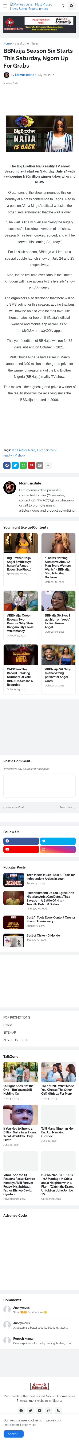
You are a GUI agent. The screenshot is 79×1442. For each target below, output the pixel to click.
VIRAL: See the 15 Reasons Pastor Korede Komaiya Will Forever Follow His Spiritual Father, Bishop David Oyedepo (19, 1184)
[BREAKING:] (58, 1161)
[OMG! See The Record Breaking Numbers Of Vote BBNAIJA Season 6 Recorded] (21, 654)
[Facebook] (7, 465)
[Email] (39, 465)
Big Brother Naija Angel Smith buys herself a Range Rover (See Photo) (19, 563)
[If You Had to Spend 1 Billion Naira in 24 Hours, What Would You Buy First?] (20, 1115)
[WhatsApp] (23, 465)
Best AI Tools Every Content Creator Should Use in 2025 (51, 919)
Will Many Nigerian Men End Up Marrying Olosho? (57, 1132)
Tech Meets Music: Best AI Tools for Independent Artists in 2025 (51, 876)
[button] (5, 6)
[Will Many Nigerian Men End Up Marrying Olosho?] (58, 1115)
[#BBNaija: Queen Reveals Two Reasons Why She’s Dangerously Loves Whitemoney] (21, 601)
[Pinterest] (31, 465)
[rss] (58, 1410)
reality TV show (14, 455)
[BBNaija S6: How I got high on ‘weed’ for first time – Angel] (59, 601)
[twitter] (58, 841)
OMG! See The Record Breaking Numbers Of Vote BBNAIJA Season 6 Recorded (20, 677)
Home (7, 43)
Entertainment (47, 450)
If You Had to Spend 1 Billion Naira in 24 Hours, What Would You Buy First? (20, 1134)
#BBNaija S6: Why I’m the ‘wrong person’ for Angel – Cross (58, 675)
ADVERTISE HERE (15, 1040)
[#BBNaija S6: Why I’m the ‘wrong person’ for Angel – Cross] (59, 654)
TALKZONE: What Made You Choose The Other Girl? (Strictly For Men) (57, 1089)
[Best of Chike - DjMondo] (13, 940)
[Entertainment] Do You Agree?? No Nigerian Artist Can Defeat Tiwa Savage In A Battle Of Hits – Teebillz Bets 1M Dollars (50, 898)
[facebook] (21, 841)
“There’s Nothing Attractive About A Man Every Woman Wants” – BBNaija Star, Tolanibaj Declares (58, 567)
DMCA (7, 1025)
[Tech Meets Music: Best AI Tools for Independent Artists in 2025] (13, 880)
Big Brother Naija (26, 43)
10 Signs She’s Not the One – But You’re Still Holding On (18, 1089)
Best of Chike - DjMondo (43, 935)
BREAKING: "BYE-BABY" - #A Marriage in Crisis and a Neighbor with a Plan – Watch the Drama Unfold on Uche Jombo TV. (58, 1184)
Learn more (28, 1425)
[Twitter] (15, 465)
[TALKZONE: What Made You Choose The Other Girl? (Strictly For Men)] (58, 1072)
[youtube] (21, 849)
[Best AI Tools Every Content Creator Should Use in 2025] (13, 922)
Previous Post (14, 807)
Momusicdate (30, 483)
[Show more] (48, 465)
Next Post (67, 807)
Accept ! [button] (13, 1434)
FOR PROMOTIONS (16, 1017)
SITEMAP (9, 1032)
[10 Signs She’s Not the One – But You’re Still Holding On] (20, 1072)
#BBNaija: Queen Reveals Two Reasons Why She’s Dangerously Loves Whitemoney (20, 623)
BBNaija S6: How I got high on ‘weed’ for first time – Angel (57, 621)
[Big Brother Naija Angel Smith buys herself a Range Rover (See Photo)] (21, 543)
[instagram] (58, 849)
